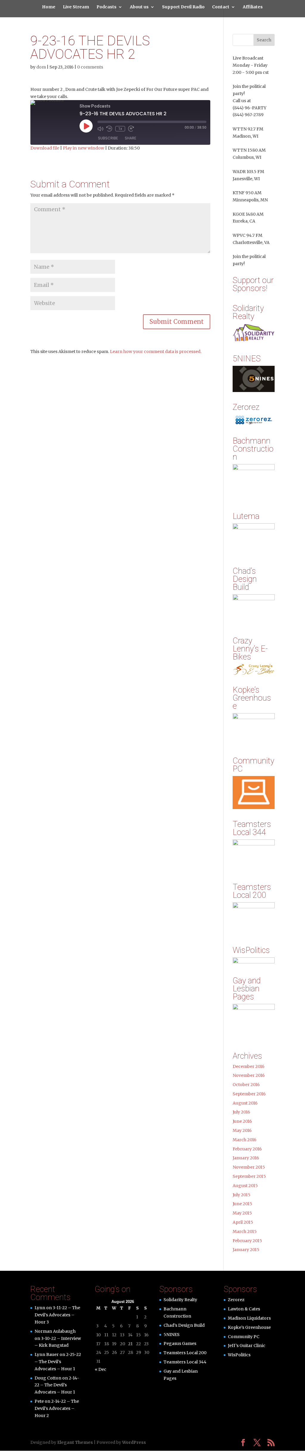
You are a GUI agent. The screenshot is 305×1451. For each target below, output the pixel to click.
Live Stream (76, 7)
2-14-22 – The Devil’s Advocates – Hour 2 (57, 1408)
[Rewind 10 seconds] (109, 129)
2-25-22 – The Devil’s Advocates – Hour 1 (58, 1361)
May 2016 (242, 1130)
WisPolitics (239, 1354)
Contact (220, 7)
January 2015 (246, 1249)
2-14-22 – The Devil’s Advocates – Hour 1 (57, 1385)
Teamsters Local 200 (185, 1352)
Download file (44, 148)
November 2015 (249, 1167)
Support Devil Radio (183, 7)
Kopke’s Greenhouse (249, 1327)
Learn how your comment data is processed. (155, 351)
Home (48, 7)
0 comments (90, 67)
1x (120, 129)
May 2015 (242, 1213)
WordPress (134, 1442)
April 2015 (243, 1222)
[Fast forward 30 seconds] (131, 129)
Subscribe (108, 138)
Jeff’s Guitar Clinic (246, 1345)
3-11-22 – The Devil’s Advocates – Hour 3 (57, 1315)
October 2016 (246, 1084)
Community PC (243, 1336)
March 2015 (245, 1231)
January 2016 (246, 1158)
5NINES (172, 1334)
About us (139, 7)
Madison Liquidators (249, 1318)
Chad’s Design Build (184, 1325)
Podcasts (106, 7)
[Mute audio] (100, 128)
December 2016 (248, 1066)
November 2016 (249, 1075)
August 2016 (245, 1103)
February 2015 (247, 1240)
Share (130, 138)
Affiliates (253, 7)
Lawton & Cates (244, 1309)
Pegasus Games (180, 1343)
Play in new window (83, 148)
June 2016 (242, 1121)
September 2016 (249, 1094)
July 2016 (241, 1112)
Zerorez (236, 1299)
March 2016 (244, 1139)
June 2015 (242, 1203)
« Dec (100, 1369)
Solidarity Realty (180, 1299)
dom (41, 67)
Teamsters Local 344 (185, 1362)
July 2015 (241, 1194)
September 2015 (249, 1176)
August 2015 (245, 1185)
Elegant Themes (75, 1442)
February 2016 (247, 1149)
